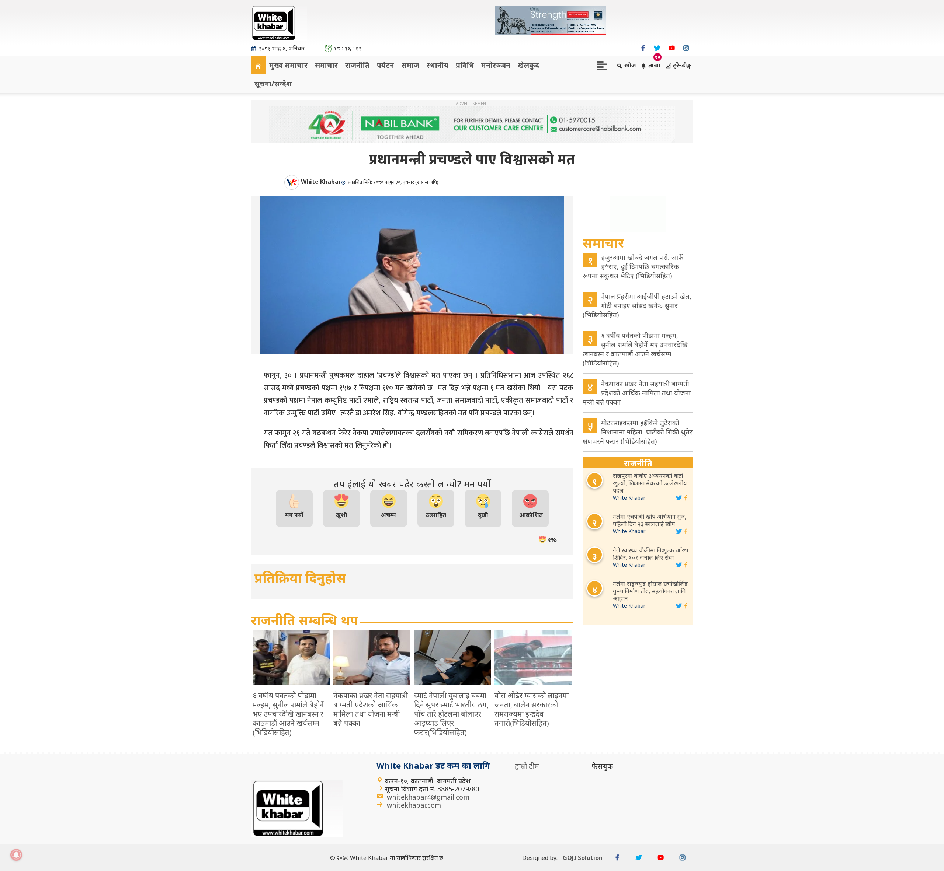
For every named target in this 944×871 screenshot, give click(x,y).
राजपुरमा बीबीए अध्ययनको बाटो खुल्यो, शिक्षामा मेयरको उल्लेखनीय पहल (650, 483)
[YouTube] (671, 48)
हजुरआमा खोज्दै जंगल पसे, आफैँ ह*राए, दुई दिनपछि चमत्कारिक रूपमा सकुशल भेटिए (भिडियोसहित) (633, 266)
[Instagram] (686, 48)
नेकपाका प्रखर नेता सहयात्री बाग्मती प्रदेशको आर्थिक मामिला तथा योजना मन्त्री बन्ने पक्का (637, 392)
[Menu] (602, 65)
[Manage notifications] (16, 855)
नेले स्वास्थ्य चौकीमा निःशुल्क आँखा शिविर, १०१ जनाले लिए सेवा (650, 554)
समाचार (326, 65)
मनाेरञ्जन (495, 65)
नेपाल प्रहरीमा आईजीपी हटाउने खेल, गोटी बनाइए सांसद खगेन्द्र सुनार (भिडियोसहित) (637, 305)
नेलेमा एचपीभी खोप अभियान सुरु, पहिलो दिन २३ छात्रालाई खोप (649, 520)
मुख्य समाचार (288, 65)
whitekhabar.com (414, 805)
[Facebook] (642, 48)
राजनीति (357, 65)
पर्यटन (385, 65)
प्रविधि (465, 65)
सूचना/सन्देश (273, 83)
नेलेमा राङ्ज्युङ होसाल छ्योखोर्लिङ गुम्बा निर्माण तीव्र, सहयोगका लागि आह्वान (650, 591)
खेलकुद (528, 65)
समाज (410, 65)
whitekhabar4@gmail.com (428, 797)
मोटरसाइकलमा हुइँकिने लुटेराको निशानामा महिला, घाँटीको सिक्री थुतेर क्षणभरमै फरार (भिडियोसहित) (638, 431)
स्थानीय (437, 65)
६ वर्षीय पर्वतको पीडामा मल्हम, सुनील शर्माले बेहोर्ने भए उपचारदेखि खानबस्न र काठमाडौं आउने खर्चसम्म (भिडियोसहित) (635, 349)
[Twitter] (657, 48)
